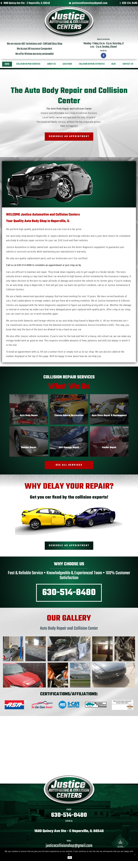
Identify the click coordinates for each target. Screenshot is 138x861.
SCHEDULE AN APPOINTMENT (69, 136)
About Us (51, 64)
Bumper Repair (28, 447)
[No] (134, 854)
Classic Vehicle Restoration (69, 415)
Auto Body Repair (29, 415)
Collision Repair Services (28, 64)
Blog (113, 64)
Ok (70, 858)
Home (7, 64)
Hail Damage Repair (69, 447)
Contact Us (128, 64)
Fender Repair (109, 447)
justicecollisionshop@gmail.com (89, 3)
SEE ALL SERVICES (69, 465)
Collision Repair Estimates (92, 64)
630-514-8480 (129, 3)
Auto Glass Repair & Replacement (109, 415)
